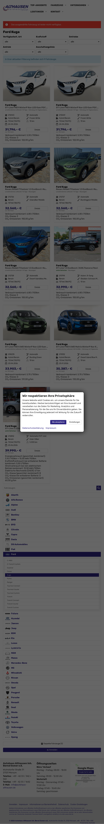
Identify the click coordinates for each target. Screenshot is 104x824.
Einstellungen (74, 422)
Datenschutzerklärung (33, 428)
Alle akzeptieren (58, 422)
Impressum (51, 428)
